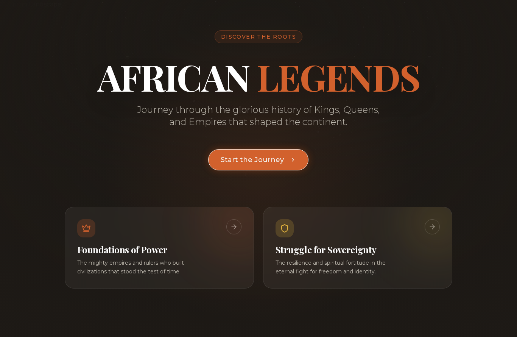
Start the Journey (252, 160)
